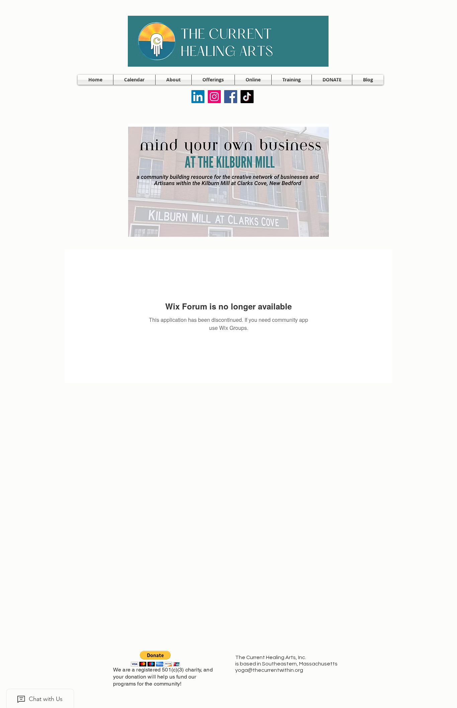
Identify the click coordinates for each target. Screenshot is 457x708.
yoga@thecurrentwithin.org (269, 670)
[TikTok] (247, 96)
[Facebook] (230, 96)
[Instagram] (214, 96)
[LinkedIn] (197, 96)
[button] (173, 80)
